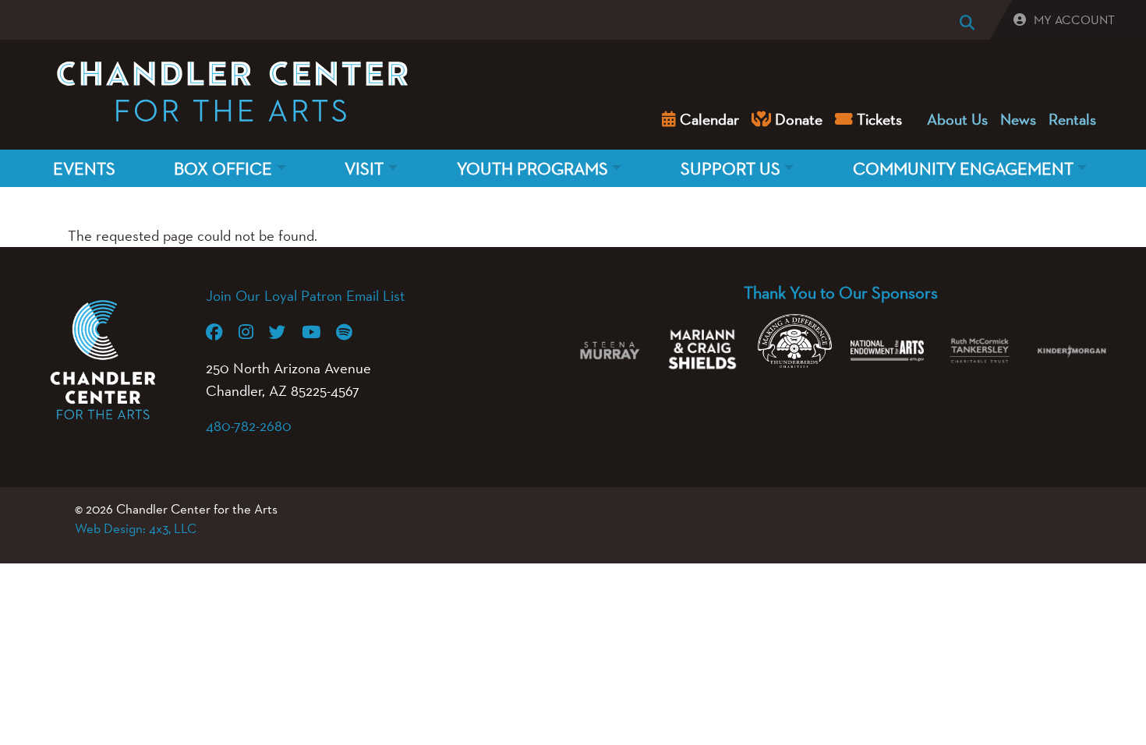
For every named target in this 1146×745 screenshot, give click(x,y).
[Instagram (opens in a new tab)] (254, 332)
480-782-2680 (249, 425)
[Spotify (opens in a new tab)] (352, 332)
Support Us (730, 168)
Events (84, 168)
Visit (364, 168)
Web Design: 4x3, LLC (135, 528)
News (1018, 119)
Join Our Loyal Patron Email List (305, 295)
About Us (957, 119)
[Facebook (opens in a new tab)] (222, 332)
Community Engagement (963, 168)
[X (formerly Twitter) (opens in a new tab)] (285, 332)
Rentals (1072, 119)
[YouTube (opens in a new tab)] (319, 332)
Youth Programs (532, 168)
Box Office (223, 168)
